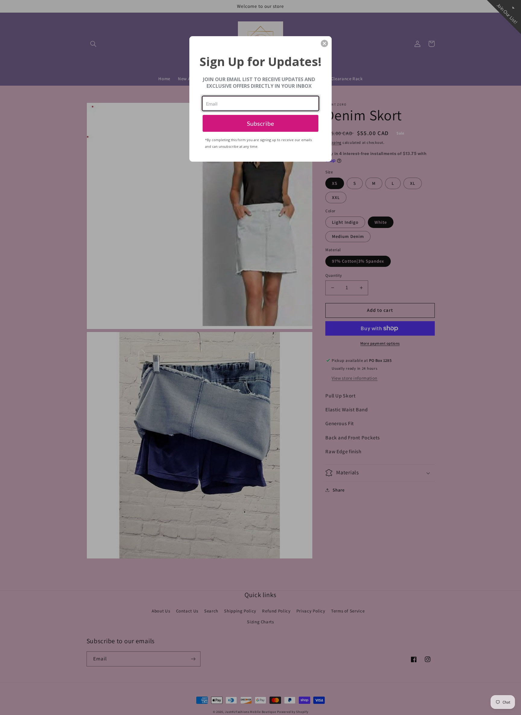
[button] (324, 43)
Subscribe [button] (260, 123)
